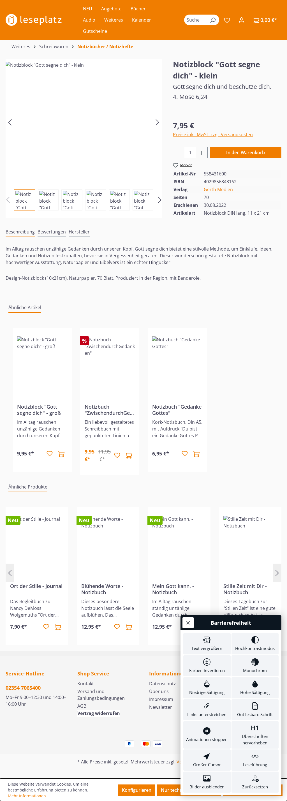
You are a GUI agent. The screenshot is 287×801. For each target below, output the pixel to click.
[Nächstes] (157, 122)
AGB (81, 706)
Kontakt (85, 683)
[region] (83, 134)
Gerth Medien (218, 189)
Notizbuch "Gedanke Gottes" (177, 410)
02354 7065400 (23, 687)
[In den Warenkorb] (61, 454)
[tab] (20, 232)
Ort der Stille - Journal (36, 586)
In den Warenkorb (245, 152)
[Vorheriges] (10, 122)
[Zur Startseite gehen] (34, 20)
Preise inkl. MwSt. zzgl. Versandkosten (213, 134)
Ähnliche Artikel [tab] (24, 307)
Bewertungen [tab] (52, 232)
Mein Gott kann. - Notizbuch (173, 589)
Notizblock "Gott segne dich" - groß (39, 410)
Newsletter (160, 707)
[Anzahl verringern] (179, 152)
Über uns (159, 691)
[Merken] (49, 454)
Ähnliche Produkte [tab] (27, 487)
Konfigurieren (136, 790)
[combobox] (195, 20)
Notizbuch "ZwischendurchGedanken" (109, 410)
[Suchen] (212, 20)
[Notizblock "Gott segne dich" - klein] (84, 122)
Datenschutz (162, 683)
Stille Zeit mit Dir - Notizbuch (245, 589)
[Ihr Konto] (241, 20)
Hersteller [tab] (79, 232)
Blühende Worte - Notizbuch (102, 589)
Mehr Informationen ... (29, 795)
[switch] (207, 643)
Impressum (161, 699)
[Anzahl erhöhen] (202, 152)
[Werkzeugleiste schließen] (188, 622)
